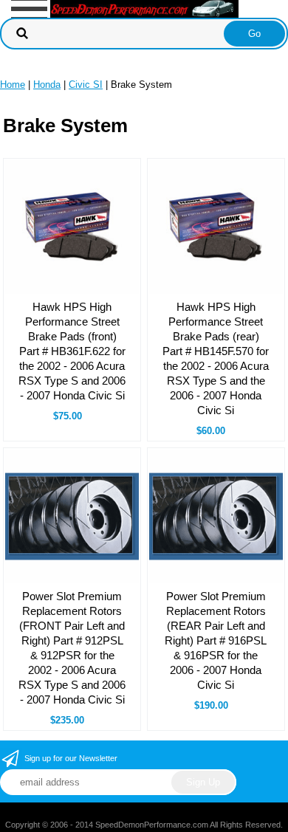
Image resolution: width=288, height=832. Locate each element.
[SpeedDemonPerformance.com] (144, 7)
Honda (47, 84)
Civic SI (86, 84)
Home (12, 84)
